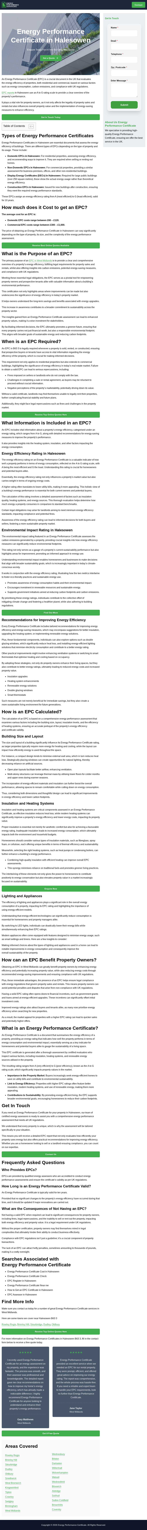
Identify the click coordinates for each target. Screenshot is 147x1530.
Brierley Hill (23, 1324)
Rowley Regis (9, 1324)
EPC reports (8, 92)
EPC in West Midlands (40, 260)
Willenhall (57, 1468)
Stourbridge (36, 1324)
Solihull (56, 1495)
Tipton (8, 1492)
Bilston (55, 1459)
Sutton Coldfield (60, 1500)
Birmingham (11, 1506)
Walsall (55, 1477)
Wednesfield (58, 1482)
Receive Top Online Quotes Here (51, 414)
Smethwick (10, 1478)
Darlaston (57, 1463)
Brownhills (57, 1505)
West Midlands (12, 1510)
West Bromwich (13, 1483)
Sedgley (9, 1501)
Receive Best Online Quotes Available (50, 245)
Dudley (47, 1324)
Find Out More (51, 612)
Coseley (9, 1497)
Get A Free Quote (50, 1433)
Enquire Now (51, 889)
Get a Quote (49, 58)
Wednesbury (58, 1454)
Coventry (56, 1509)
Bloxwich (56, 1486)
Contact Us (50, 1154)
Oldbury (56, 1324)
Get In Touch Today (50, 117)
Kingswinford (12, 1487)
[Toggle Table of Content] (29, 126)
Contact (138, 5)
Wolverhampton (60, 1472)
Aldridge (56, 1491)
